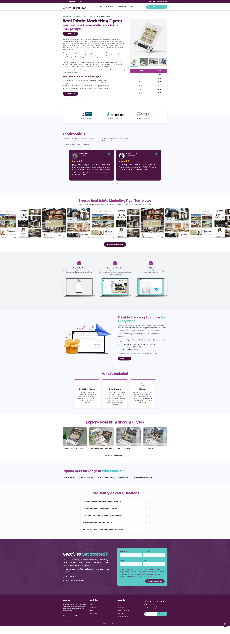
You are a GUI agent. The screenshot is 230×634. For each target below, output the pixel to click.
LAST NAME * (147, 551)
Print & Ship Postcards (105, 477)
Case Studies (94, 613)
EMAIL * (145, 560)
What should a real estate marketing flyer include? (100, 508)
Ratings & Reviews (122, 616)
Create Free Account (155, 581)
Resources (122, 7)
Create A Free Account (155, 7)
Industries (110, 7)
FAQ (118, 605)
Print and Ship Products (73, 16)
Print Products (84, 98)
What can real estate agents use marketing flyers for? (102, 501)
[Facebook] (68, 615)
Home (64, 16)
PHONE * (122, 560)
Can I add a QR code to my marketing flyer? (98, 522)
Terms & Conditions (123, 610)
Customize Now (70, 34)
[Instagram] (64, 615)
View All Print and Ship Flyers (114, 456)
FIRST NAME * (124, 551)
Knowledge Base (162, 2)
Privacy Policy (137, 576)
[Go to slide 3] (117, 183)
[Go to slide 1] (112, 183)
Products (98, 7)
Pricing (133, 7)
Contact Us (120, 607)
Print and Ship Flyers (87, 16)
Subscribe (162, 614)
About (91, 605)
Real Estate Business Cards (143, 477)
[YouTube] (72, 615)
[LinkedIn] (77, 615)
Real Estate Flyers (123, 477)
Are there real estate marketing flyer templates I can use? (103, 529)
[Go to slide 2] (115, 183)
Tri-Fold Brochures (87, 477)
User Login (152, 2)
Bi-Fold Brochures (70, 477)
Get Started (124, 358)
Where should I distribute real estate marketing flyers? (102, 515)
